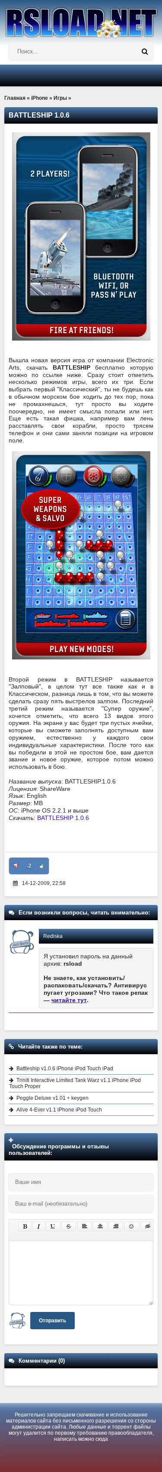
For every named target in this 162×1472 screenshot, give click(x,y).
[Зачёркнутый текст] (68, 1226)
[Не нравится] (16, 866)
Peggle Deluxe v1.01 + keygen (52, 1098)
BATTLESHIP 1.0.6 (63, 817)
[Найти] (144, 51)
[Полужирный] (25, 1226)
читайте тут (69, 1000)
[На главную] (81, 19)
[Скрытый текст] (147, 1226)
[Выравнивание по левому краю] (84, 1226)
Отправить (52, 1321)
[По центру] (100, 1226)
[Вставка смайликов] (131, 1226)
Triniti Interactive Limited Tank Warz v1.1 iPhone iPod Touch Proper (75, 1083)
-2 (29, 866)
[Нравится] (41, 866)
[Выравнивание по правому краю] (115, 1226)
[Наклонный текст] (38, 1226)
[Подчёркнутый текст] (53, 1226)
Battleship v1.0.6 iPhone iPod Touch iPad (64, 1068)
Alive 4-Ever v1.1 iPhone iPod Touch (59, 1110)
